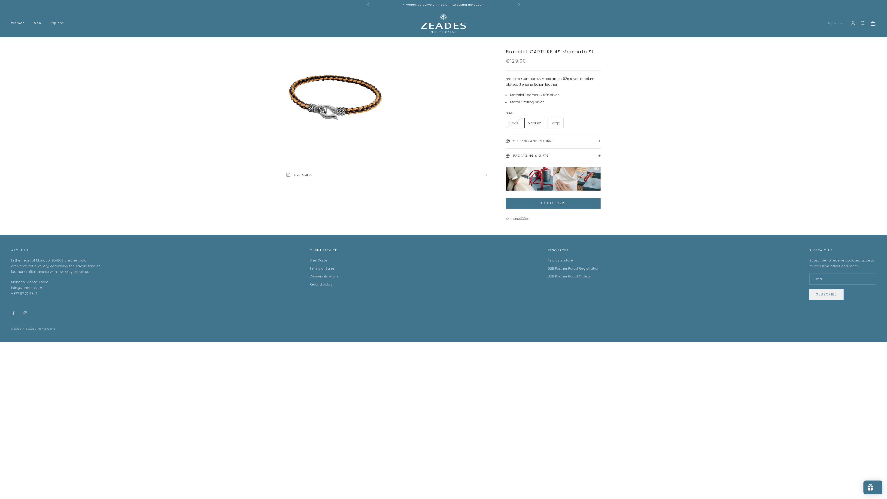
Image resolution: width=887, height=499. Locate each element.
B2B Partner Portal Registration (573, 268)
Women (18, 23)
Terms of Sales (322, 268)
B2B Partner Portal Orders (569, 276)
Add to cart (553, 203)
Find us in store (560, 260)
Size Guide (319, 260)
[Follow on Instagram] (25, 313)
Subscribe (826, 294)
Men (37, 23)
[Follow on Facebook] (13, 313)
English (832, 23)
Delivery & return (324, 276)
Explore (57, 23)
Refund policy (321, 284)
